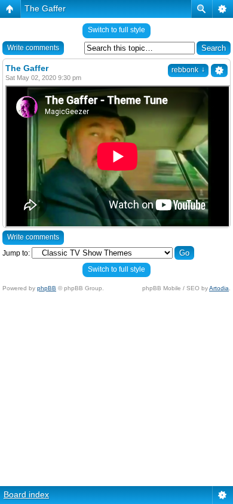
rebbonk (188, 70)
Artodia (219, 288)
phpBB (46, 288)
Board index (26, 494)
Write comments (33, 48)
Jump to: (16, 253)
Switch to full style (116, 30)
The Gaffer (45, 8)
